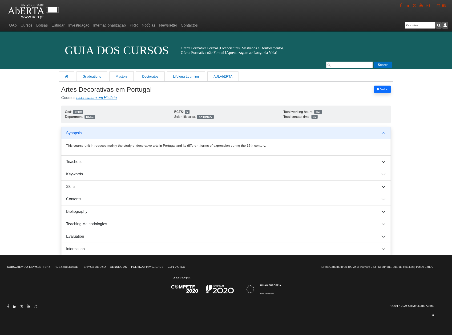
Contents (73, 199)
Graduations (92, 76)
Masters (122, 76)
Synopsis (74, 133)
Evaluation (75, 236)
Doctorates (150, 76)
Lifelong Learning (186, 76)
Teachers (73, 162)
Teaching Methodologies (86, 224)
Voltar (384, 89)
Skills (70, 187)
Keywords (74, 174)
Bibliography (76, 211)
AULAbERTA (223, 76)
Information (75, 249)
